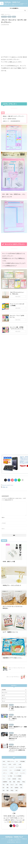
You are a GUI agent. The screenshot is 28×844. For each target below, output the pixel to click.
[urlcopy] (22, 480)
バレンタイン (22, 773)
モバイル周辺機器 (17, 775)
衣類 (3, 790)
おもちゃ (4, 764)
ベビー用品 (10, 775)
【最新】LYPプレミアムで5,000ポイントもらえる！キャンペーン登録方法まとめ (17, 736)
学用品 (3, 487)
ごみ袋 (19, 764)
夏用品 (18, 781)
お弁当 (9, 764)
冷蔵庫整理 (5, 781)
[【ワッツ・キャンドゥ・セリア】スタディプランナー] (15, 480)
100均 (4, 761)
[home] (17, 825)
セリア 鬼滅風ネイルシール (10, 632)
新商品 (21, 784)
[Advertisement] (14, 40)
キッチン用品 (18, 767)
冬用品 (19, 778)
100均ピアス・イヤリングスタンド (12, 585)
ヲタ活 (9, 778)
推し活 (12, 784)
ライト (4, 778)
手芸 (3, 784)
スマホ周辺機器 (17, 770)
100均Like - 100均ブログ (12, 2)
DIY (17, 761)
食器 (16, 790)
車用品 (12, 790)
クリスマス (5, 770)
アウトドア (5, 767)
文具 (6, 487)
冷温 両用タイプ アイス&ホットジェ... (12, 658)
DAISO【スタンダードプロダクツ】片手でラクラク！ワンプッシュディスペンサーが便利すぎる (17, 748)
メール (3, 523)
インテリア (11, 767)
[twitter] (5, 480)
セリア (8, 485)
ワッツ (11, 485)
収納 (10, 781)
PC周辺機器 (22, 761)
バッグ (16, 773)
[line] (19, 480)
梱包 (7, 787)
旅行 (3, 787)
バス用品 (11, 773)
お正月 (14, 764)
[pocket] (12, 480)
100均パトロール (10, 761)
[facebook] (9, 480)
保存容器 (14, 778)
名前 (3, 517)
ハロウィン (5, 773)
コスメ (10, 770)
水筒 (11, 787)
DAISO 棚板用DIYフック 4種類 (18, 726)
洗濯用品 (16, 787)
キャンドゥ (4, 485)
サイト (3, 528)
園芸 (14, 781)
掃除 (7, 784)
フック (4, 775)
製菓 (7, 790)
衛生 (21, 787)
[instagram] (14, 825)
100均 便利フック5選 (9, 561)
